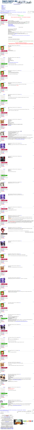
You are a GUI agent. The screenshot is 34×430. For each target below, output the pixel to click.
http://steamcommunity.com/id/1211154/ (17, 379)
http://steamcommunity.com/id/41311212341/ (13, 62)
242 (19, 57)
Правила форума (10, 10)
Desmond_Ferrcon (4, 227)
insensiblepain (4, 45)
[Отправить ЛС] (0, 25)
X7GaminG (4, 131)
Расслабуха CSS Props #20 (11, 25)
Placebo (4, 324)
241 (19, 45)
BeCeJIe (4, 374)
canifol (4, 277)
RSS (14, 10)
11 (8, 11)
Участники (6, 10)
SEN (4, 314)
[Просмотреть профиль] (0, 55)
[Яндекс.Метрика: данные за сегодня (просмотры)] (25, 423)
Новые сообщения (3, 10)
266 (19, 350)
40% (3, 274)
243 (20, 70)
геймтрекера (15, 33)
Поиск (13, 10)
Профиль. (10, 125)
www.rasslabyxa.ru (7, 421)
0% (3, 23)
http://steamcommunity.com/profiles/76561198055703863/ (21, 321)
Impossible (4, 119)
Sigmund (4, 57)
